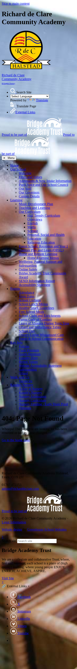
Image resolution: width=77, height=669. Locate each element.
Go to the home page (16, 440)
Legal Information (14, 522)
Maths (31, 227)
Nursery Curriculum (32, 400)
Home (14, 165)
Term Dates (26, 296)
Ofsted (23, 373)
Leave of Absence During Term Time (44, 323)
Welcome (25, 173)
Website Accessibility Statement (40, 365)
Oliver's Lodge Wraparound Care (41, 335)
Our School (18, 169)
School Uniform (30, 300)
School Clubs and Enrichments (40, 315)
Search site (9, 541)
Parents (15, 288)
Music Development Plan (36, 204)
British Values (28, 362)
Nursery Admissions (32, 396)
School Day (27, 331)
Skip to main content (16, 3)
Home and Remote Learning (38, 254)
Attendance (26, 292)
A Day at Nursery (31, 389)
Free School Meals (31, 312)
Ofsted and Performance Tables (40, 327)
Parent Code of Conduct (35, 319)
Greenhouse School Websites (47, 529)
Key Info (16, 342)
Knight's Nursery (21, 385)
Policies (24, 346)
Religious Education (41, 242)
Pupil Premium (29, 350)
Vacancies (25, 381)
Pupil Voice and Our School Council (43, 184)
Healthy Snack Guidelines (36, 308)
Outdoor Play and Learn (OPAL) (41, 250)
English (32, 223)
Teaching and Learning (34, 208)
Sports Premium (29, 354)
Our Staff (25, 188)
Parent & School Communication (41, 338)
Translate (42, 100)
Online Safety (28, 269)
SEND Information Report (37, 281)
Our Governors (29, 192)
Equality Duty (28, 358)
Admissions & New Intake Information (45, 181)
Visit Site (8, 578)
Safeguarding (28, 369)
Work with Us (19, 377)
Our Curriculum (29, 211)
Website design (12, 529)
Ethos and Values (30, 177)
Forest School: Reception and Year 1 (43, 246)
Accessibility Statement (34, 285)
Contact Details (29, 196)
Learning (16, 200)
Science (32, 231)
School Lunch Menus (33, 304)
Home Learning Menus (43, 258)
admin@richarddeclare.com (20, 488)
